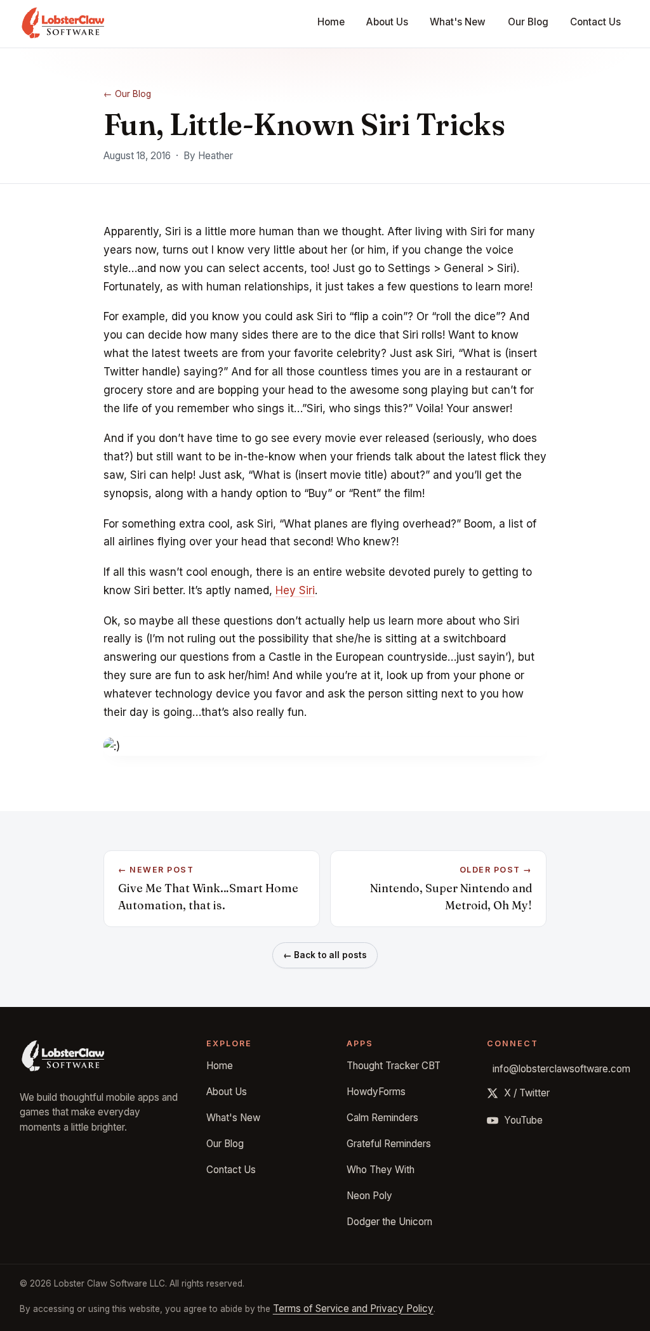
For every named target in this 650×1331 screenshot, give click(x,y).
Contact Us (595, 22)
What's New (458, 22)
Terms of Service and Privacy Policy (353, 1308)
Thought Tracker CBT (394, 1066)
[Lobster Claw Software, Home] (63, 24)
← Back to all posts (325, 955)
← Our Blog (127, 94)
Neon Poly (369, 1196)
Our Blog (528, 22)
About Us (387, 22)
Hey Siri (295, 590)
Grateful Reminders (389, 1144)
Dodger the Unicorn (389, 1222)
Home (331, 22)
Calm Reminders (382, 1118)
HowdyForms (376, 1092)
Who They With (381, 1170)
